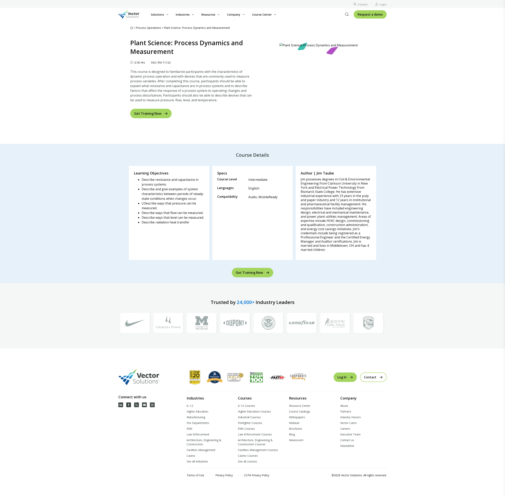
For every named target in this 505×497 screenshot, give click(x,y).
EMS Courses (246, 428)
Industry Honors (350, 417)
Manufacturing (196, 417)
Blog (292, 434)
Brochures (295, 428)
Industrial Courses (249, 417)
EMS (189, 428)
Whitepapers (297, 417)
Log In (342, 377)
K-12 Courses (246, 406)
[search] (347, 14)
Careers (345, 428)
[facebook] (128, 404)
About (344, 406)
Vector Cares (348, 423)
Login (383, 4)
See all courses (247, 461)
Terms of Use (195, 475)
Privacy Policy (224, 475)
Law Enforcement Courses (255, 434)
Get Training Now (147, 113)
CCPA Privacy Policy (256, 475)
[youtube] (144, 404)
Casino (191, 456)
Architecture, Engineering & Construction (204, 442)
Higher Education (197, 411)
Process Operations (148, 28)
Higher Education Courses (254, 411)
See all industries (197, 461)
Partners (345, 411)
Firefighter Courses (250, 423)
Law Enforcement (198, 434)
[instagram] (152, 404)
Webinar (294, 423)
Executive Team (350, 434)
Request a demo (370, 14)
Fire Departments (198, 423)
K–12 (190, 406)
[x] (136, 404)
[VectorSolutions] (132, 14)
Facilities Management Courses (258, 450)
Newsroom (296, 440)
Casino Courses (248, 456)
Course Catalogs (299, 411)
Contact (363, 4)
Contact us (347, 440)
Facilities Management (201, 450)
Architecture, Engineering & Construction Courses (255, 442)
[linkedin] (120, 404)
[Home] (131, 28)
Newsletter (347, 446)
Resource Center (299, 406)
